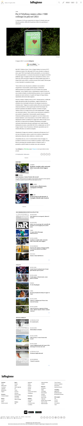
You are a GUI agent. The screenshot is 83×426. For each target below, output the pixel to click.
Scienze (29, 387)
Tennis (16, 390)
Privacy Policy (4, 418)
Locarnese (3, 387)
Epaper (72, 2)
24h (55, 398)
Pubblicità (22, 416)
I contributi (30, 404)
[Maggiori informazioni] (38, 65)
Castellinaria (30, 393)
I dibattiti (42, 384)
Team (55, 404)
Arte (15, 403)
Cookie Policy (10, 418)
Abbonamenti (3, 416)
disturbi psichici (20, 154)
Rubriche (43, 386)
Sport (16, 382)
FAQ (19, 416)
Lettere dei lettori (44, 382)
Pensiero (29, 385)
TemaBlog (56, 389)
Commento (30, 400)
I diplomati (43, 398)
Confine (2, 400)
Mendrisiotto (3, 390)
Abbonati (67, 2)
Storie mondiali (17, 394)
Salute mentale (44, 402)
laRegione (31, 61)
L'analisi (29, 401)
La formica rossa (31, 403)
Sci (15, 388)
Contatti (16, 416)
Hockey (16, 384)
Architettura (43, 395)
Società (29, 388)
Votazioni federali (4, 395)
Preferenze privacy (18, 418)
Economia (30, 395)
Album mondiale (18, 399)
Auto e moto (43, 397)
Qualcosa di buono (58, 387)
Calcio (16, 385)
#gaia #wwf (56, 391)
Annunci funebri (28, 416)
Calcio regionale (18, 387)
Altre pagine (57, 397)
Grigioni (2, 391)
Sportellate (17, 396)
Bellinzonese (3, 385)
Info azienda (57, 403)
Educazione (56, 385)
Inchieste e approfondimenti (44, 388)
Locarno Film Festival (32, 391)
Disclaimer (8, 416)
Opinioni (30, 398)
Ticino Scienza (57, 382)
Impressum (12, 416)
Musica (29, 390)
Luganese (3, 388)
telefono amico (26, 154)
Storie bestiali (44, 392)
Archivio (56, 400)
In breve (56, 401)
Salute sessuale (44, 403)
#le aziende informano (58, 394)
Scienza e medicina (58, 384)
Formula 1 (16, 391)
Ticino (2, 384)
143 (16, 154)
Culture (16, 402)
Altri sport (16, 393)
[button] (41, 417)
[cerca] (59, 2)
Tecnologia (43, 391)
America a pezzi (4, 403)
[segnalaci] (63, 2)
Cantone (3, 382)
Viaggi (42, 389)
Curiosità (43, 394)
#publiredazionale (58, 392)
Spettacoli (30, 382)
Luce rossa (17, 397)
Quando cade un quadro (46, 400)
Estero (2, 398)
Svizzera (3, 394)
